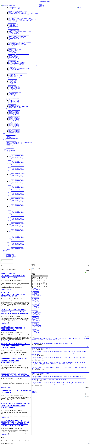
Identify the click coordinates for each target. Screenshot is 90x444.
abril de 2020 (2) (34, 293)
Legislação (8, 151)
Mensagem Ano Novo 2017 (14, 119)
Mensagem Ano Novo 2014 (14, 123)
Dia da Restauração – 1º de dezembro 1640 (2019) (18, 54)
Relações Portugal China (13, 29)
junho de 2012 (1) (35, 322)
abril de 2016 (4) (34, 306)
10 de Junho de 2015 (12, 76)
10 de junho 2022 (12, 45)
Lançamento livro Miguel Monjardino (16, 37)
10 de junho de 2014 (12, 80)
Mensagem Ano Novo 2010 (14, 127)
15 (44, 281)
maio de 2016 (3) (35, 305)
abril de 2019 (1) (34, 299)
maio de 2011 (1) (35, 330)
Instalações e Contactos (10, 135)
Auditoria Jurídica (9, 137)
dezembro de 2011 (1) (36, 325)
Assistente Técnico (10, 254)
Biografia (41, 2)
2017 (9, 185)
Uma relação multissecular (13, 58)
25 (35, 284)
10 (32, 281)
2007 (9, 220)
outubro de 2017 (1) (35, 300)
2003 (9, 235)
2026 (9, 152)
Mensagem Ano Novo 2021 (14, 114)
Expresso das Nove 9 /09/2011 (14, 107)
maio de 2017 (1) (35, 301)
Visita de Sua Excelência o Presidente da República (19, 68)
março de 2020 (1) (35, 294)
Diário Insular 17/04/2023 (13, 102)
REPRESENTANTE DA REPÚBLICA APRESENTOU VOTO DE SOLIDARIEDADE (14, 360)
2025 (9, 156)
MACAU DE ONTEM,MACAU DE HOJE (17, 11)
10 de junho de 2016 (12, 71)
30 (39, 278)
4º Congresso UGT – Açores (14, 30)
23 (46, 283)
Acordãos (8, 249)
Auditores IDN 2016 (12, 74)
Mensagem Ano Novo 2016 (14, 120)
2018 (9, 181)
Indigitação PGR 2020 (13, 51)
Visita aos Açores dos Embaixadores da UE (17, 36)
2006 (9, 224)
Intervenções (41, 6)
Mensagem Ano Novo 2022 (14, 113)
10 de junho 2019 (12, 60)
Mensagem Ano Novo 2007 (14, 131)
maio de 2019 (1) (35, 298)
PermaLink (3, 289)
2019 (9, 177)
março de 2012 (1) (35, 324)
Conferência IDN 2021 (13, 50)
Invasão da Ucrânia (12, 46)
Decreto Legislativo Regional (17, 154)
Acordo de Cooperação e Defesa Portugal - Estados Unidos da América (23, 66)
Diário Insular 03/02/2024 (13, 101)
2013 (9, 199)
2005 (9, 228)
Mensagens (8, 108)
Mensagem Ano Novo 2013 (14, 124)
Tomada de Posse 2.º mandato (12, 147)
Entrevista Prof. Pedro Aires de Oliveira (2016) (18, 106)
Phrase (40, 268)
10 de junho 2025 (12, 15)
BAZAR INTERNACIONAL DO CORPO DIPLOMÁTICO (19, 142)
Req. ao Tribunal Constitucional (12, 98)
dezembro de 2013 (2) (36, 312)
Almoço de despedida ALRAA (14, 7)
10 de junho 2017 (12, 67)
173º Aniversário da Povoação (14, 88)
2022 (9, 167)
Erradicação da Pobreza (13, 56)
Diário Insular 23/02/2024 (13, 100)
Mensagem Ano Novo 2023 (14, 112)
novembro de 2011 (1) (36, 326)
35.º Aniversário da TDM (13, 61)
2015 (9, 192)
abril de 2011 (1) (34, 331)
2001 (9, 242)
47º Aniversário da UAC (13, 40)
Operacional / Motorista (11, 257)
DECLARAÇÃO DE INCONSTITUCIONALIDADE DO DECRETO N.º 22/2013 (13, 275)
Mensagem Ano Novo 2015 (14, 121)
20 (39, 283)
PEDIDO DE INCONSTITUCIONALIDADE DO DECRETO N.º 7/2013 (13, 328)
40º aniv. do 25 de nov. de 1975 (15, 75)
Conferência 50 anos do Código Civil (16, 64)
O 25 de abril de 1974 (13, 24)
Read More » (8, 289)
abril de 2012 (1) (34, 323)
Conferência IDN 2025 (13, 17)
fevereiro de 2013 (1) (35, 319)
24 (32, 284)
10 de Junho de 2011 (12, 94)
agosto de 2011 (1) (35, 328)
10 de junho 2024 (12, 23)
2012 (9, 203)
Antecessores (41, 5)
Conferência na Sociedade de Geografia (16, 62)
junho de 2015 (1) (35, 308)
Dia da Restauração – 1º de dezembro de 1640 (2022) (19, 42)
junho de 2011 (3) (35, 329)
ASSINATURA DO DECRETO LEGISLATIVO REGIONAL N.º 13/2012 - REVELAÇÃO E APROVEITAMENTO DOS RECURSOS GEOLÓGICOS (15, 422)
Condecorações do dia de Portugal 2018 (16, 63)
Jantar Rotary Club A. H (13, 86)
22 (44, 283)
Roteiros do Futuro (12, 85)
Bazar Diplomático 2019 (11, 141)
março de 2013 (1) (35, 318)
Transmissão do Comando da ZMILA (16, 43)
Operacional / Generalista (11, 256)
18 (35, 283)
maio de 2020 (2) (35, 292)
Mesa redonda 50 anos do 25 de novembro (17, 12)
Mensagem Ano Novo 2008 (14, 130)
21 (41, 283)
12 (37, 281)
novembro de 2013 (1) (36, 313)
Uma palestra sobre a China (14, 69)
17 (32, 283)
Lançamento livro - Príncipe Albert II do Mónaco (18, 35)
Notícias (14, 5)
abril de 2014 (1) (34, 310)
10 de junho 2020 (12, 52)
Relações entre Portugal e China (15, 77)
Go (32, 335)
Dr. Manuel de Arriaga (13, 93)
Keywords (35, 268)
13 (39, 281)
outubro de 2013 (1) (35, 314)
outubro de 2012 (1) (35, 320)
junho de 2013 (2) (35, 317)
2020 (9, 174)
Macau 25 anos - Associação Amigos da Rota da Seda (19, 18)
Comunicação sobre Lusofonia (14, 92)
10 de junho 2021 (12, 48)
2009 (9, 213)
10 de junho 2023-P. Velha (13, 33)
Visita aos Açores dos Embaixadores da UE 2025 (18, 14)
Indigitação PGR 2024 (13, 25)
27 (32, 278)
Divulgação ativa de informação (12, 138)
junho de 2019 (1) (35, 297)
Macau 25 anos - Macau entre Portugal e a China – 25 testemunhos (22, 19)
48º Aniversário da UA (13, 26)
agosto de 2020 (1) (35, 291)
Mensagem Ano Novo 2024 (14, 111)
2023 (9, 163)
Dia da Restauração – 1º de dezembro (16, 70)
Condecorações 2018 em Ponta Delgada (14, 143)
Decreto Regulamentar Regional (17, 155)
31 (41, 278)
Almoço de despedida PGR (14, 8)
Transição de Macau (12, 27)
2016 (9, 188)
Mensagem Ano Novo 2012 (14, 125)
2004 (9, 231)
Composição (8, 136)
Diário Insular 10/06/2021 (13, 105)
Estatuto (40, 4)
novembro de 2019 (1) (36, 295)
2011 (9, 206)
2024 (9, 160)
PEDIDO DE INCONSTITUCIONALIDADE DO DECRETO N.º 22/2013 (13, 294)
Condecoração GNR (12, 21)
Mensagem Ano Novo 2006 (14, 132)
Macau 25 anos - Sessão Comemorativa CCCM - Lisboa (20, 20)
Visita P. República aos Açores (12, 145)
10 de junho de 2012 (12, 89)
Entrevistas (8, 99)
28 (35, 278)
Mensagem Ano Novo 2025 (14, 110)
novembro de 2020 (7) (36, 288)
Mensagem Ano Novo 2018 (14, 118)
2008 (9, 217)
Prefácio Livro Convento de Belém (15, 49)
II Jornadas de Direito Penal (14, 87)
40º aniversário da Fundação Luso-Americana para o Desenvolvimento (23, 13)
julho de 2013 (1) (35, 316)
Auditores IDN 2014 (12, 81)
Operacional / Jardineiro (11, 255)
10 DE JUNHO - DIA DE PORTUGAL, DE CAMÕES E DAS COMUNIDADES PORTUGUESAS (15, 405)
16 (46, 281)
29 (37, 278)
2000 (9, 245)
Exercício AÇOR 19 (12, 57)
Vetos (7, 96)
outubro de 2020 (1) (35, 289)
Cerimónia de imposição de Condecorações (17, 44)
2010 (9, 210)
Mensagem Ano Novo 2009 (14, 129)
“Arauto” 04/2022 (12, 104)
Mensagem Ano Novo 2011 (14, 126)
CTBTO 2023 (11, 39)
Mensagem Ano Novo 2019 (14, 117)
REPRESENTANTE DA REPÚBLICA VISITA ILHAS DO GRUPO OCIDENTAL (15, 375)
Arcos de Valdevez (12, 83)
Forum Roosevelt (12, 91)
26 (37, 284)
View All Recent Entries (37, 390)
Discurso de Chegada (12, 95)
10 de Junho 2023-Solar (13, 32)
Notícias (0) (34, 391)
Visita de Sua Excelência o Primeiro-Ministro (17, 73)
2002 (9, 238)
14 (41, 281)
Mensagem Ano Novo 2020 (14, 116)
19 (37, 283)
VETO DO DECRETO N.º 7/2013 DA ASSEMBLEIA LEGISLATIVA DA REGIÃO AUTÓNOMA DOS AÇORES (14, 311)
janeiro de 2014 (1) (35, 311)
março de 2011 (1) (35, 332)
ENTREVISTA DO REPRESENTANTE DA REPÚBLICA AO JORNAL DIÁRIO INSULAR (51, 343)
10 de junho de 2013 (12, 82)
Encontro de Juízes (12, 55)
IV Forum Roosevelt (12, 79)
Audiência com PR (10, 148)
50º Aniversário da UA (13, 10)
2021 (9, 170)
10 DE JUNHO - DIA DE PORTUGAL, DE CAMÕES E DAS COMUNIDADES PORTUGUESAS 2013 (15, 345)
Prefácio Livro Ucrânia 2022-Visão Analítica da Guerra (19, 31)
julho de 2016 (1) (35, 304)
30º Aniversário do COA (13, 38)
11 (35, 281)
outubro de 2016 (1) (35, 303)
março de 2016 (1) (35, 307)
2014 (9, 195)
